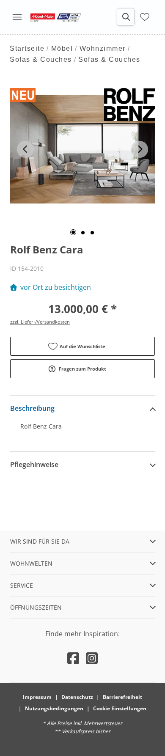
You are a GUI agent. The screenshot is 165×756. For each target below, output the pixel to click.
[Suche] (125, 16)
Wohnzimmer (103, 48)
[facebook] (73, 658)
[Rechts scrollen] (139, 149)
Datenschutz (77, 697)
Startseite (27, 48)
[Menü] (17, 17)
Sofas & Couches (41, 59)
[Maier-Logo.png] (55, 17)
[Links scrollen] (25, 149)
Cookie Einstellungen (119, 708)
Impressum (37, 697)
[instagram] (92, 658)
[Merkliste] (144, 17)
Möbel (62, 48)
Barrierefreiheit (122, 697)
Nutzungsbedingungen (54, 708)
